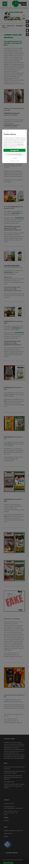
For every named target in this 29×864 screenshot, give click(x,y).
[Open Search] (27, 21)
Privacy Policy (20, 144)
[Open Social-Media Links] (27, 34)
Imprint (17, 160)
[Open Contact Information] (27, 30)
